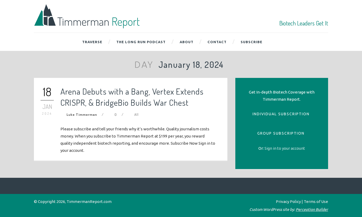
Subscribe (251, 42)
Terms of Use (316, 201)
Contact (217, 42)
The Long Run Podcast (141, 42)
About (186, 42)
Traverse (92, 42)
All (136, 114)
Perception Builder (312, 209)
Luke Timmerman (82, 114)
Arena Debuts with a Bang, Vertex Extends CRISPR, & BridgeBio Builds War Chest (132, 97)
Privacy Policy (288, 201)
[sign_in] (284, 148)
